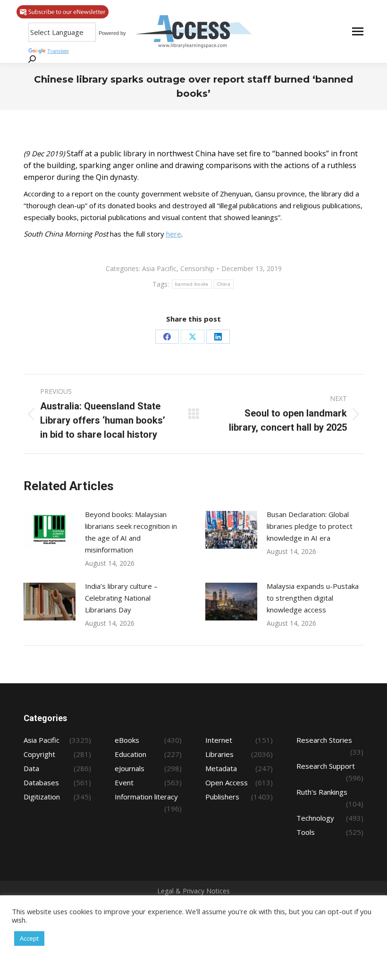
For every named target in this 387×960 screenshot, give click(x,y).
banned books (192, 284)
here (173, 233)
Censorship (197, 268)
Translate (58, 51)
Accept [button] (29, 938)
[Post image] (50, 530)
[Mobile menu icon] (357, 31)
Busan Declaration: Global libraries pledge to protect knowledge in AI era (310, 526)
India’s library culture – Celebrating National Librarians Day (121, 597)
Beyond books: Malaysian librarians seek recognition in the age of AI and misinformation (131, 532)
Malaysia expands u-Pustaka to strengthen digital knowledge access (313, 597)
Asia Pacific (159, 268)
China (224, 284)
